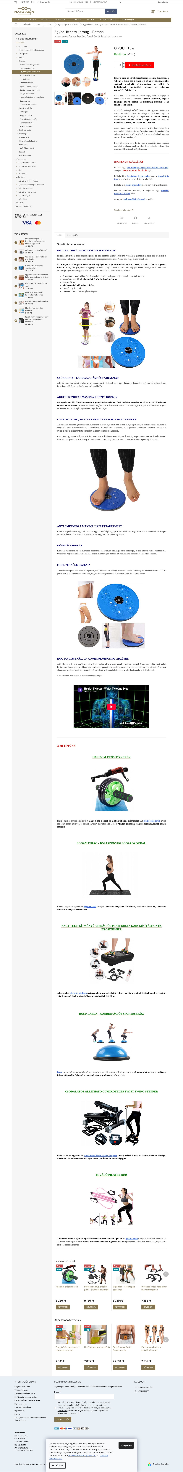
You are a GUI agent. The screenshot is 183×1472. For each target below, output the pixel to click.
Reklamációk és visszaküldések (27, 1400)
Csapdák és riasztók (27, 162)
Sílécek (22, 152)
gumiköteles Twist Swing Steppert (100, 1155)
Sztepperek (25, 101)
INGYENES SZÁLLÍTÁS (24, 206)
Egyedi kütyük (24, 195)
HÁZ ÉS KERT (21, 159)
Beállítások (57, 1465)
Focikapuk (23, 144)
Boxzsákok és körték (28, 119)
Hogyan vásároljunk (79, 2)
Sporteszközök (25, 108)
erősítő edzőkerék (151, 821)
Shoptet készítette (161, 1464)
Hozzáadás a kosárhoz (141, 65)
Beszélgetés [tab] (72, 235)
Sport (21, 57)
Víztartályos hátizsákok (28, 141)
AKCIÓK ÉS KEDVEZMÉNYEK (26, 39)
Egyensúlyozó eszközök (30, 71)
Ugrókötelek (25, 79)
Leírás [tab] (59, 235)
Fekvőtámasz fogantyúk (30, 64)
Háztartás (22, 173)
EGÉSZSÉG (20, 42)
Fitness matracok (27, 68)
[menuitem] (25, 20)
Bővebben (63, 1367)
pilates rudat (132, 1238)
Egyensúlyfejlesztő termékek (32, 97)
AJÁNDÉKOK (21, 177)
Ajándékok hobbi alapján (28, 181)
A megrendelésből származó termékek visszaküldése (30, 1419)
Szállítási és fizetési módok (25, 1397)
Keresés (111, 11)
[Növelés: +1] (123, 63)
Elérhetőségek (20, 1404)
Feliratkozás (62, 1419)
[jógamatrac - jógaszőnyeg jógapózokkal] (111, 874)
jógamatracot (90, 906)
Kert (20, 170)
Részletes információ (123, 210)
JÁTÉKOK (19, 203)
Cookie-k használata (22, 1407)
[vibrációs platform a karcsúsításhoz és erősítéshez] (111, 961)
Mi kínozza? (23, 46)
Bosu (59, 1072)
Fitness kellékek (26, 82)
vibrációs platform (78, 993)
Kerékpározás (25, 130)
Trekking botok (26, 126)
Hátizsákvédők (25, 155)
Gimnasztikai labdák (28, 104)
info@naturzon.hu (145, 1387)
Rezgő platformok (27, 93)
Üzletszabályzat (100, 2)
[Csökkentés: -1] (123, 66)
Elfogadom (126, 1445)
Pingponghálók (26, 115)
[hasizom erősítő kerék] (111, 788)
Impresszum (19, 1410)
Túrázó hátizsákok (26, 148)
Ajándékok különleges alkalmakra (32, 184)
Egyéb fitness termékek (30, 90)
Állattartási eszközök (27, 166)
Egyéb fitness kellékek (29, 86)
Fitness (22, 61)
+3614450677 (143, 1391)
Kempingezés (24, 133)
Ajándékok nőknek (26, 188)
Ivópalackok (24, 137)
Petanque (24, 112)
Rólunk (17, 1414)
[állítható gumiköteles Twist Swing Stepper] (111, 1123)
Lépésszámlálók (26, 123)
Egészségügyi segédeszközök (31, 50)
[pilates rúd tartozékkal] (111, 1206)
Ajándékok (23, 199)
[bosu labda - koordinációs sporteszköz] (111, 1045)
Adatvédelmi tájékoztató (24, 1393)
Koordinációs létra (27, 75)
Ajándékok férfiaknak (27, 192)
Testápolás (23, 53)
